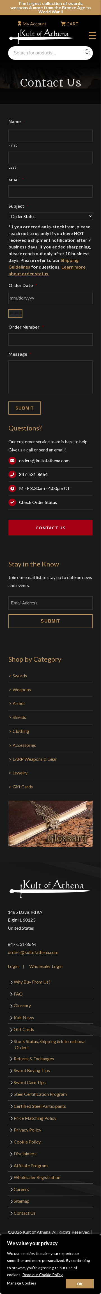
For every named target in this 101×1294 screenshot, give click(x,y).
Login (13, 966)
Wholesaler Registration (37, 1177)
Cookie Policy (27, 1141)
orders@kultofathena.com (44, 460)
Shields (19, 717)
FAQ (18, 993)
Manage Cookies (21, 1283)
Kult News (24, 1017)
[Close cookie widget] (80, 1283)
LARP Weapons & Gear (35, 759)
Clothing (21, 731)
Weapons (22, 689)
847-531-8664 (33, 474)
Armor (19, 703)
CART (72, 23)
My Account (34, 23)
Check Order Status (38, 502)
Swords (20, 675)
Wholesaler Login (46, 966)
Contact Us (50, 527)
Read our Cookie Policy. (42, 1274)
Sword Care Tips (30, 1082)
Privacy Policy (27, 1129)
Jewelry (20, 772)
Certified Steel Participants (40, 1106)
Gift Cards (23, 786)
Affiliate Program (31, 1165)
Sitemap (21, 1201)
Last (12, 167)
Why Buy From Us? (32, 981)
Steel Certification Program (40, 1094)
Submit (50, 621)
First (13, 145)
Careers (21, 1189)
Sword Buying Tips (32, 1070)
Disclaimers (25, 1153)
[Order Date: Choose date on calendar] (15, 313)
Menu (93, 36)
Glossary (22, 1005)
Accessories (24, 745)
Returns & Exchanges (34, 1058)
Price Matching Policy (35, 1118)
